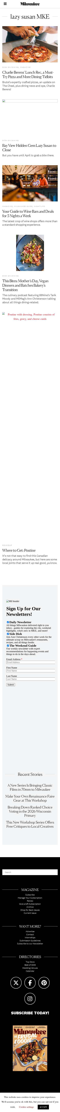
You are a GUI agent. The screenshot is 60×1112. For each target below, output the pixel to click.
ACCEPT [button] (43, 1107)
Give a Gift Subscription (30, 904)
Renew (30, 900)
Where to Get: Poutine (19, 550)
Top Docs (30, 961)
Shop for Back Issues (30, 910)
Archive (30, 907)
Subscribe (30, 894)
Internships (30, 937)
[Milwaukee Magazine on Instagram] (30, 999)
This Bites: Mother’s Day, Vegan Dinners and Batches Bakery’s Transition (25, 285)
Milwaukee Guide (23, 206)
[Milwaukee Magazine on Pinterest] (44, 983)
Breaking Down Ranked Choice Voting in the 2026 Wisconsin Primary (30, 811)
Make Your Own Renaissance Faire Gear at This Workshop (30, 798)
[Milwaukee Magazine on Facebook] (30, 983)
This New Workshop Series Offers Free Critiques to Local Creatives (30, 824)
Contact (30, 934)
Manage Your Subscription (30, 897)
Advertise (30, 931)
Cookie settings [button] (26, 1106)
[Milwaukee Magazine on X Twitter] (16, 983)
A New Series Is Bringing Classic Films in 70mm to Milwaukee (30, 787)
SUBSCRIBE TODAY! (30, 1013)
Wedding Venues (30, 968)
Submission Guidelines (30, 940)
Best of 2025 (30, 965)
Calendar (30, 971)
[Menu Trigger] (5, 4)
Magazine (25, 67)
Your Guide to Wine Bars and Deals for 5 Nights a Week (28, 213)
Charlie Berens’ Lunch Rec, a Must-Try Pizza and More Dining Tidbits (28, 74)
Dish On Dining (10, 67)
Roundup (7, 545)
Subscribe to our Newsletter (30, 943)
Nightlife (39, 206)
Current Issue (30, 913)
